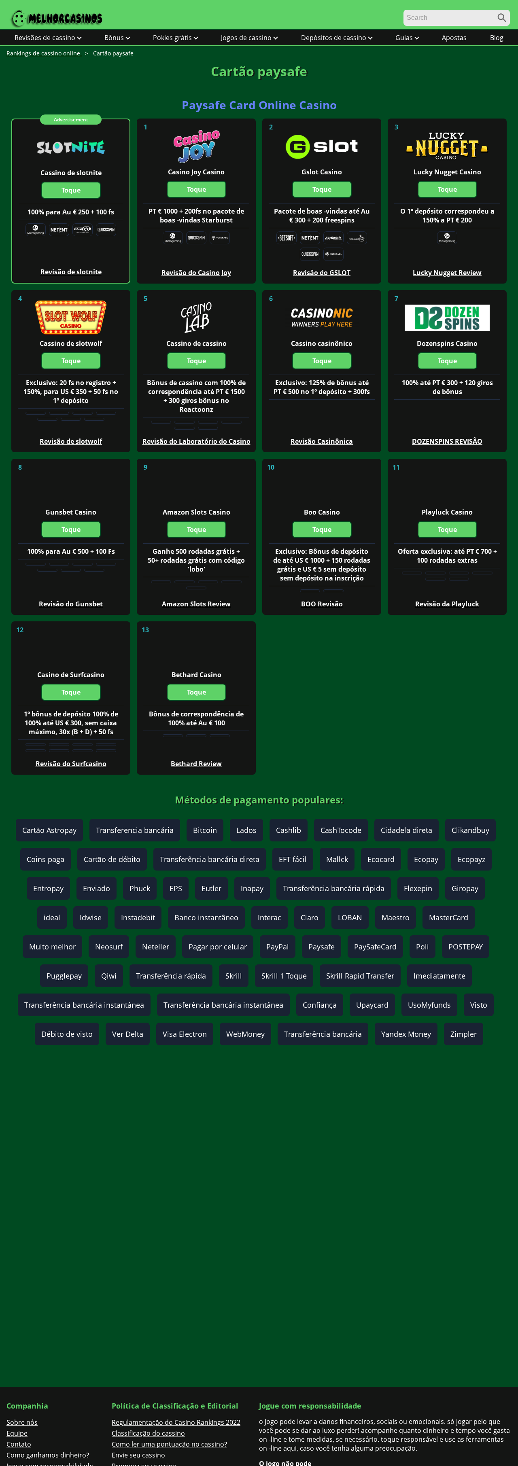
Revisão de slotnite (71, 271)
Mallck (337, 859)
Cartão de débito (112, 859)
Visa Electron (185, 1034)
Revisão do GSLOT (321, 272)
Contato (18, 1444)
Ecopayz (471, 859)
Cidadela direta (406, 830)
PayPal (277, 946)
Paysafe (321, 946)
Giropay (465, 888)
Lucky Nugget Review (447, 272)
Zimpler (463, 1034)
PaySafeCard (375, 946)
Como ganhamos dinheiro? (47, 1455)
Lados (246, 830)
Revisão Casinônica (322, 441)
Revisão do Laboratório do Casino (196, 441)
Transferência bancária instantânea (84, 1005)
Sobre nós (22, 1422)
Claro (309, 917)
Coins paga (45, 859)
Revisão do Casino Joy (196, 272)
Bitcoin (205, 830)
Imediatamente (439, 976)
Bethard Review (196, 763)
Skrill (233, 976)
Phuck (140, 888)
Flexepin (418, 888)
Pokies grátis (172, 37)
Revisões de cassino (45, 37)
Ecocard (381, 859)
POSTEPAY (465, 946)
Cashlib (288, 830)
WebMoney (245, 1034)
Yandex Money (406, 1034)
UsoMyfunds (429, 1005)
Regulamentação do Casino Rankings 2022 (176, 1422)
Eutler (211, 888)
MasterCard (448, 917)
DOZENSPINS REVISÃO (447, 441)
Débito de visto (67, 1034)
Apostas (454, 37)
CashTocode (341, 830)
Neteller (155, 946)
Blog (496, 37)
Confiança (320, 1005)
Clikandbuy (470, 830)
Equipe (17, 1433)
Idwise (91, 917)
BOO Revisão (322, 604)
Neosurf (109, 946)
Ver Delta (127, 1034)
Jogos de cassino (246, 37)
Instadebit (138, 917)
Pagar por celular (218, 946)
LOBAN (350, 917)
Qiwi (109, 976)
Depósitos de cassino (333, 37)
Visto (478, 1005)
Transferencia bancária (135, 830)
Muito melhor (52, 946)
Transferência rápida (171, 976)
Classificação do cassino (148, 1433)
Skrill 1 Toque (284, 976)
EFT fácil (293, 859)
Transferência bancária (323, 1034)
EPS (176, 888)
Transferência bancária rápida (333, 888)
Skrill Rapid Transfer (360, 976)
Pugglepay (64, 976)
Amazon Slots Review (196, 604)
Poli (422, 946)
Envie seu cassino (138, 1455)
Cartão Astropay (49, 830)
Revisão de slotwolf (71, 441)
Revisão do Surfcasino (71, 763)
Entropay (48, 888)
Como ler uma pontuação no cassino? (169, 1444)
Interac (269, 917)
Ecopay (426, 859)
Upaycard (372, 1005)
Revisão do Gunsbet (71, 604)
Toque (71, 190)
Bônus (114, 37)
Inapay (252, 888)
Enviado (96, 888)
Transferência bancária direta (209, 859)
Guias (404, 37)
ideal (52, 917)
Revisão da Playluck (447, 604)
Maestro (396, 917)
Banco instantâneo (206, 917)
